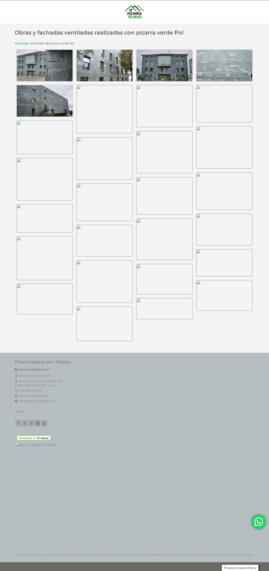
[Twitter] (25, 423)
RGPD (19, 411)
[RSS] (44, 423)
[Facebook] (18, 423)
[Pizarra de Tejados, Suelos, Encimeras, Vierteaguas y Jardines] (134, 11)
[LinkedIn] (38, 423)
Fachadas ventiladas (29, 43)
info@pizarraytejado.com (37, 401)
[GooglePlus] (31, 423)
